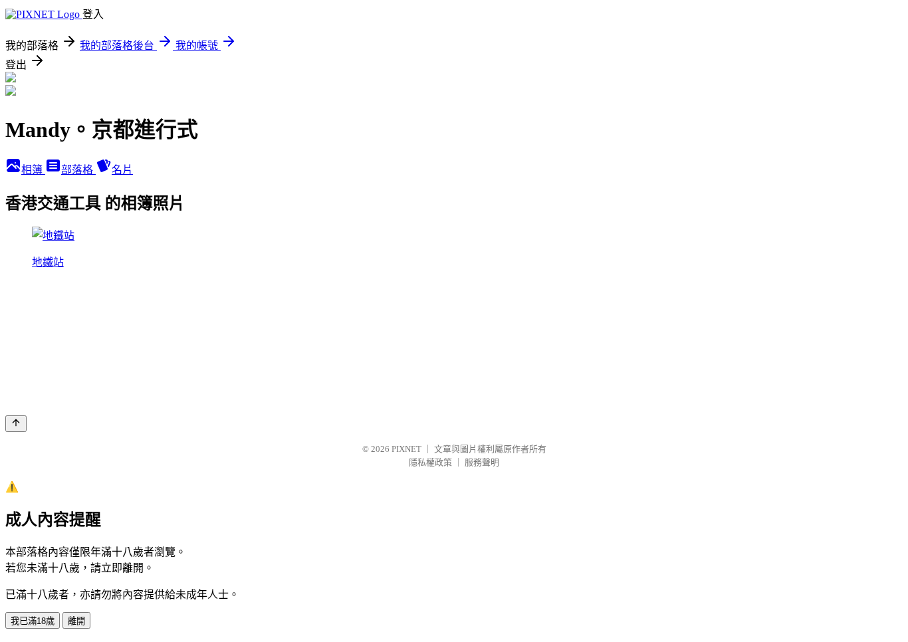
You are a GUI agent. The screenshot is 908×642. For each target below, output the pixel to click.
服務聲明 (482, 462)
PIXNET (406, 449)
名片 (122, 169)
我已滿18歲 (33, 621)
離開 (76, 621)
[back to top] (16, 423)
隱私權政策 (430, 462)
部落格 (78, 169)
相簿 (33, 169)
